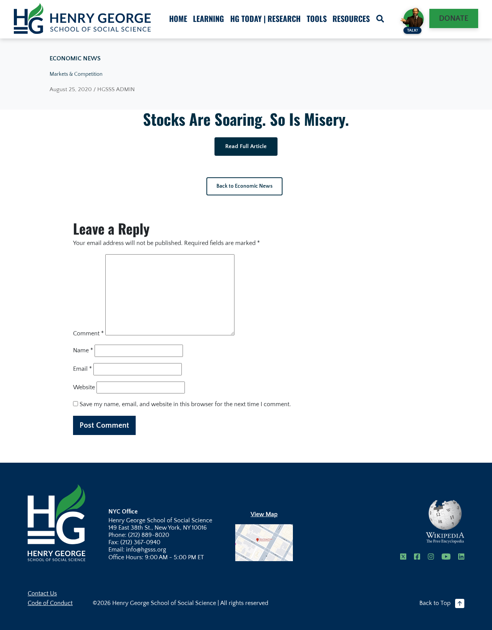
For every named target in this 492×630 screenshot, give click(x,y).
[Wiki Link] (445, 522)
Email (82, 368)
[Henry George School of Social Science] (56, 522)
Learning (208, 18)
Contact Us (42, 593)
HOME (178, 18)
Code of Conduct (50, 603)
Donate (454, 18)
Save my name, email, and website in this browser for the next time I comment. (185, 404)
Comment (88, 333)
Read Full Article (246, 146)
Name (83, 350)
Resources (351, 18)
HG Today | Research (265, 18)
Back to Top (434, 603)
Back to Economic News (244, 186)
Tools (317, 18)
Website (84, 387)
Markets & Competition (76, 74)
